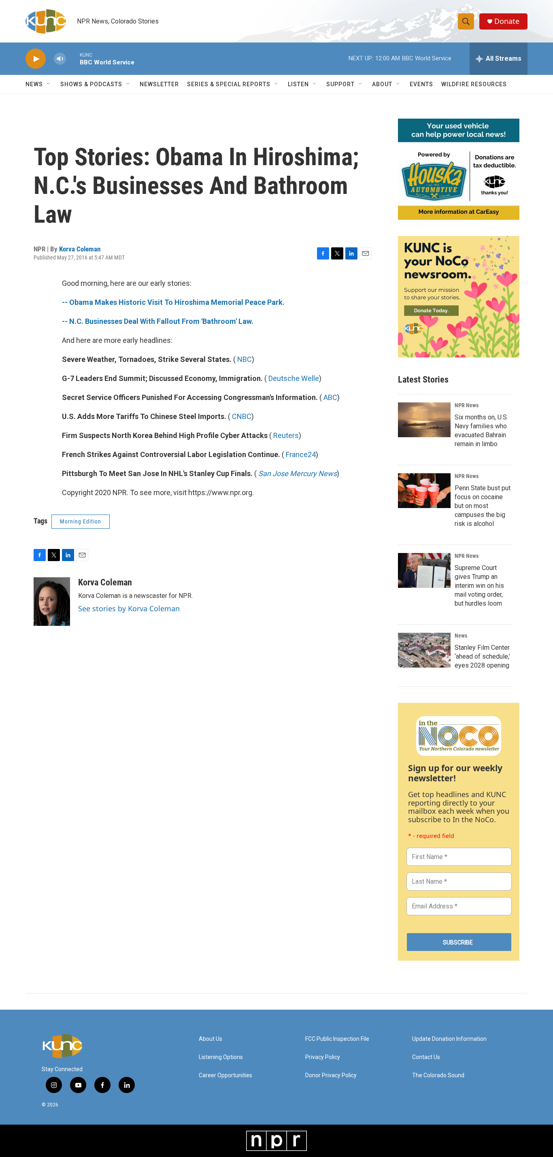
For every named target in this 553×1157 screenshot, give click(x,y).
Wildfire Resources (474, 84)
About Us (210, 1039)
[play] (35, 59)
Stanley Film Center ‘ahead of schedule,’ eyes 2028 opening (482, 656)
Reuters (286, 435)
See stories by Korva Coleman (129, 608)
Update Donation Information (449, 1039)
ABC (330, 397)
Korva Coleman (79, 249)
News (461, 635)
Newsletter (159, 84)
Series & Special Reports (228, 84)
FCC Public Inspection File (337, 1039)
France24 (301, 454)
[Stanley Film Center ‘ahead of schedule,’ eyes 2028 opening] (424, 650)
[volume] (60, 59)
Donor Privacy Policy (331, 1075)
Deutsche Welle (293, 378)
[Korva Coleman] (52, 601)
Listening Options (221, 1057)
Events (421, 84)
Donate (506, 21)
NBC (244, 359)
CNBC (241, 416)
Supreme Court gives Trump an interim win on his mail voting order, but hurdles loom (479, 585)
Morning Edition (80, 521)
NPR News (467, 405)
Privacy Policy (322, 1057)
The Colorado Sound (438, 1075)
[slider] (73, 58)
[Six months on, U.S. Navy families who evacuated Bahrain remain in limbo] (424, 419)
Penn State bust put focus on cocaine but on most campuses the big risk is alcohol (482, 505)
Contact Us (426, 1057)
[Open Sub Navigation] (49, 84)
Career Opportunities (225, 1075)
